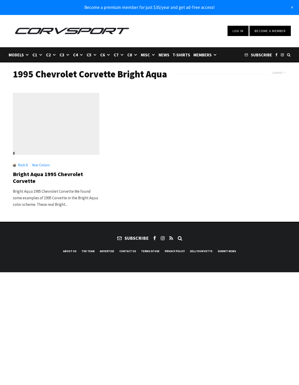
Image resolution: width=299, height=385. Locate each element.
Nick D (23, 165)
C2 (48, 55)
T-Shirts (181, 55)
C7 (116, 55)
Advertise (107, 251)
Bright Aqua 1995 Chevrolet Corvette (48, 178)
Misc (145, 55)
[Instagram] (282, 54)
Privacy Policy (175, 251)
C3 (62, 55)
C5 (89, 55)
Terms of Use (150, 251)
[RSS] (171, 238)
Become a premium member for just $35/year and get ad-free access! (149, 7)
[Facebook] (276, 54)
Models (16, 55)
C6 (102, 55)
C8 (129, 55)
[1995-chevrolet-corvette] (56, 122)
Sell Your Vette (201, 251)
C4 (75, 55)
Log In (238, 31)
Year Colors (41, 165)
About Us (69, 251)
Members (202, 55)
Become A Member (270, 31)
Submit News (227, 251)
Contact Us (127, 251)
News (164, 55)
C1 (34, 55)
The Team (88, 251)
